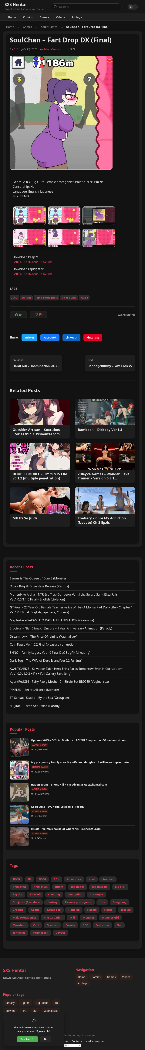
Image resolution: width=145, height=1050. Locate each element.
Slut (119, 925)
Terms (64, 1041)
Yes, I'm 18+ (27, 1039)
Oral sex (52, 925)
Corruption (75, 894)
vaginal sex (40, 932)
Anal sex (108, 879)
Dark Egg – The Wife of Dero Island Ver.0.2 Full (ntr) (46, 660)
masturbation (53, 917)
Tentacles (19, 932)
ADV (56, 879)
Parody (70, 925)
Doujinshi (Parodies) (26, 902)
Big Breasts (99, 887)
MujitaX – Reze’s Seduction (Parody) (35, 706)
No (45, 1039)
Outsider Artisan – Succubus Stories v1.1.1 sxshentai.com (36, 432)
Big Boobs (77, 887)
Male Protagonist (24, 917)
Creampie (96, 894)
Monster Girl (110, 917)
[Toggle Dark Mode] (133, 6)
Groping (18, 910)
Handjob (74, 910)
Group (35, 910)
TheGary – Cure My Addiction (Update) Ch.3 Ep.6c (102, 520)
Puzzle (84, 297)
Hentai (108, 910)
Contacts (77, 1041)
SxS (16, 49)
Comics (27, 17)
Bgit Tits (26, 297)
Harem (92, 910)
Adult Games (49, 27)
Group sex (54, 910)
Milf (72, 917)
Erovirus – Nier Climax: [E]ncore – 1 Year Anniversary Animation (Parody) (61, 628)
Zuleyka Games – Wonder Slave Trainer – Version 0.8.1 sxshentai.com (103, 476)
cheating (54, 894)
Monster (88, 917)
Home (12, 17)
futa (102, 902)
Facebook (49, 337)
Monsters (19, 925)
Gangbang (119, 902)
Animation (41, 887)
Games (44, 17)
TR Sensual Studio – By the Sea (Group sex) (40, 698)
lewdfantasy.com (95, 1041)
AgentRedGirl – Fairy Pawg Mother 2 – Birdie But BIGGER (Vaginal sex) (59, 681)
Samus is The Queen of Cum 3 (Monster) (38, 578)
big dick (120, 887)
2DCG (14, 297)
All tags (77, 17)
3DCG (42, 879)
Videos (60, 17)
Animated (19, 887)
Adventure (74, 879)
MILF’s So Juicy (25, 518)
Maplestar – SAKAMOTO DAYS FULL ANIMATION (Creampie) (52, 620)
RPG (85, 925)
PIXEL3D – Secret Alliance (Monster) (35, 690)
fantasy (52, 902)
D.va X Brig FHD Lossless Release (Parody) (39, 586)
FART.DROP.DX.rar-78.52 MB (32, 262)
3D (29, 879)
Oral (36, 925)
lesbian (126, 910)
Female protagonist (46, 297)
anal (92, 879)
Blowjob (35, 894)
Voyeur (60, 932)
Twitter (29, 337)
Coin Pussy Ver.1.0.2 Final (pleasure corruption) (43, 644)
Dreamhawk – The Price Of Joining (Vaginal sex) (43, 636)
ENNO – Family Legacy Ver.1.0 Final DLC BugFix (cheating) (50, 652)
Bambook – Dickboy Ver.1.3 (100, 430)
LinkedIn (71, 337)
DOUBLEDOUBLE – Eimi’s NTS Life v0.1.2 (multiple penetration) (40, 476)
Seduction (102, 925)
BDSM (59, 887)
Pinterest (92, 337)
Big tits (17, 894)
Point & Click (69, 297)
